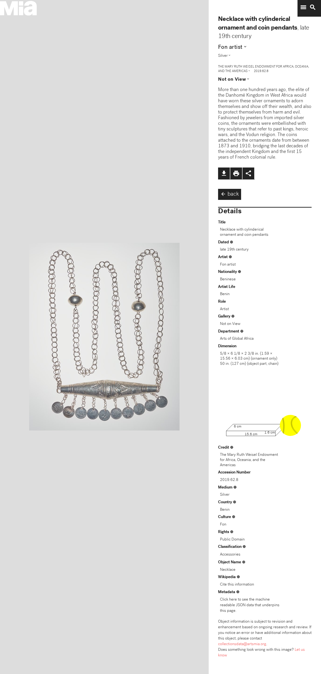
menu (303, 7)
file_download (223, 173)
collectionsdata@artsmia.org (242, 644)
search (312, 7)
